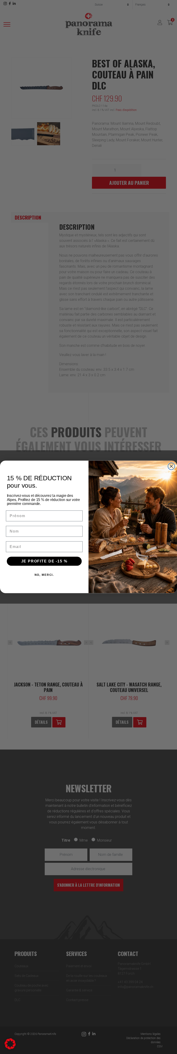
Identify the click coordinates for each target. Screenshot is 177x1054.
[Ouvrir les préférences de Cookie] (10, 1043)
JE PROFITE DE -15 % (44, 561)
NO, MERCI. (44, 574)
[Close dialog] (171, 466)
